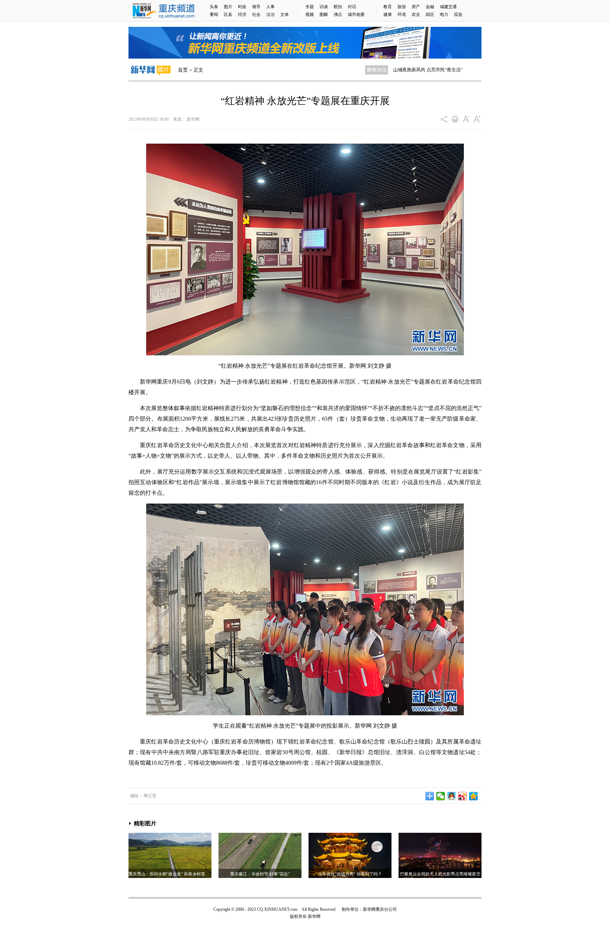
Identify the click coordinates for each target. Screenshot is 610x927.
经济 (242, 14)
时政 (242, 6)
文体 (284, 14)
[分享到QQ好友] (451, 796)
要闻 (214, 14)
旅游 (401, 6)
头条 (214, 6)
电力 (444, 14)
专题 (309, 6)
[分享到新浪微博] (462, 796)
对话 (352, 6)
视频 (309, 14)
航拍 (338, 6)
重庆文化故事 (407, 69)
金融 (430, 6)
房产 (416, 6)
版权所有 (298, 916)
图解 (323, 14)
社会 (256, 14)
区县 (228, 14)
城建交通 (448, 6)
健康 (387, 14)
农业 (416, 14)
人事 (270, 6)
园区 (430, 14)
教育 (387, 6)
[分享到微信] (440, 796)
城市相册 (356, 14)
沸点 (338, 14)
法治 (270, 14)
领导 (256, 6)
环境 (401, 14)
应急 (458, 14)
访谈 (323, 6)
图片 (228, 6)
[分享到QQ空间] (473, 796)
